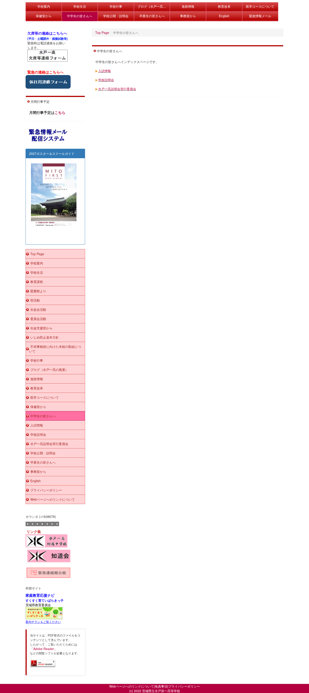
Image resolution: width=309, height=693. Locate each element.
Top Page (102, 32)
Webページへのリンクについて (131, 686)
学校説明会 (106, 80)
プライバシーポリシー (184, 686)
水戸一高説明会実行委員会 (117, 89)
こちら (60, 112)
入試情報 (104, 70)
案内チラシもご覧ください (43, 622)
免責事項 (161, 686)
